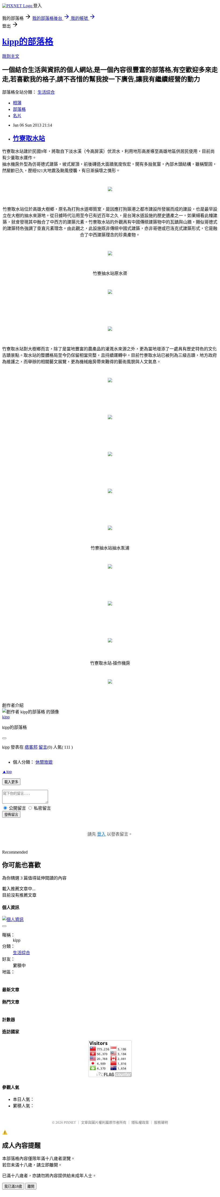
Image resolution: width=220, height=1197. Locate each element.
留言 (43, 747)
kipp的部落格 (27, 41)
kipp (6, 717)
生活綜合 (46, 92)
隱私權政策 (140, 1122)
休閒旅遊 (44, 762)
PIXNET (70, 1122)
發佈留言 (11, 815)
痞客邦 (31, 747)
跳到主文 (10, 56)
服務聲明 (161, 1122)
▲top (7, 771)
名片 (17, 115)
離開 (30, 1186)
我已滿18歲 (13, 1186)
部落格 (19, 109)
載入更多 (11, 782)
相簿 (17, 103)
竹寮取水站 (29, 138)
